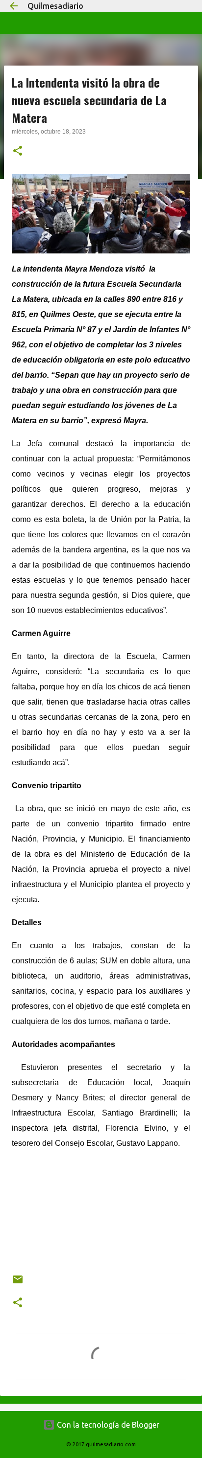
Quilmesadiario (55, 5)
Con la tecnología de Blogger (107, 1424)
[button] (18, 152)
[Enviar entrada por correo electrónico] (18, 1283)
